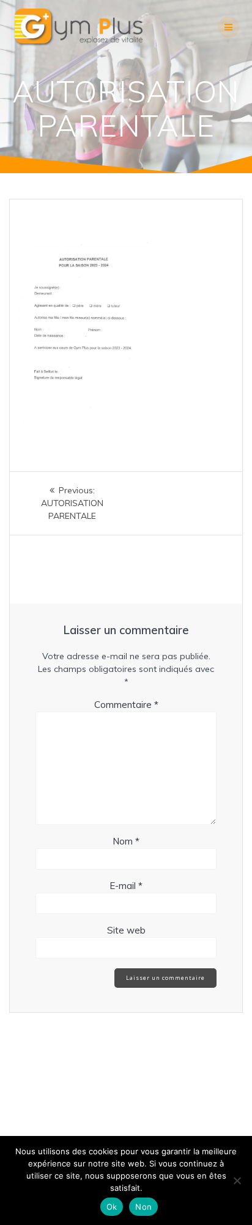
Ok (111, 1207)
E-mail (126, 885)
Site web (126, 930)
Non (143, 1207)
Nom (126, 841)
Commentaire (126, 704)
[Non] (237, 1180)
